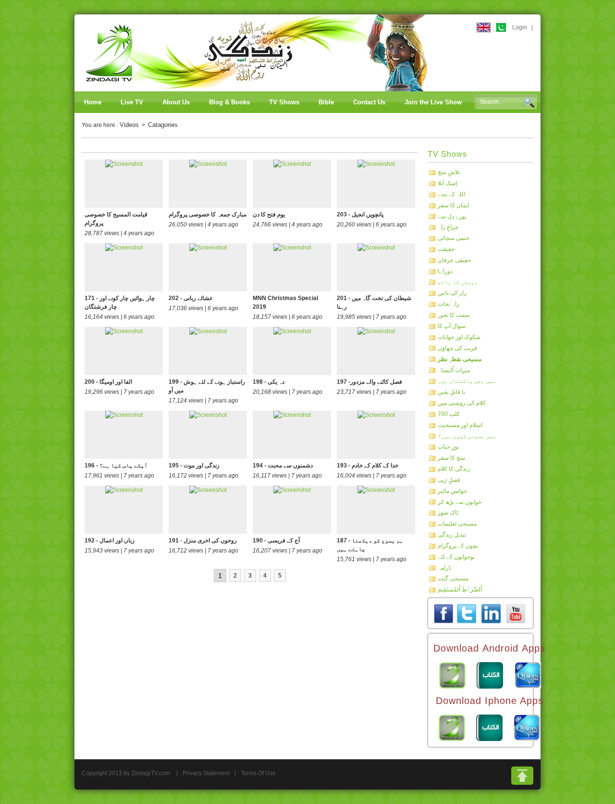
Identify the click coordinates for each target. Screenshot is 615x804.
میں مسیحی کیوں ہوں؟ (467, 435)
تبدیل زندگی (452, 534)
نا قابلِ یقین (451, 392)
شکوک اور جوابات (459, 337)
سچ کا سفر (451, 457)
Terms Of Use (258, 773)
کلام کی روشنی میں (462, 403)
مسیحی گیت (453, 578)
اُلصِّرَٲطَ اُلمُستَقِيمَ (460, 589)
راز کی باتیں (452, 292)
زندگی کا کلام (454, 468)
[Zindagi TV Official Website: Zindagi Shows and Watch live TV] (257, 52)
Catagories (163, 124)
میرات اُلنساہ (454, 369)
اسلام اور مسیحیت (460, 425)
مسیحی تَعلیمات (457, 523)
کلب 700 (449, 414)
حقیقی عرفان (454, 260)
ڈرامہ (444, 567)
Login (519, 27)
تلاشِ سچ (449, 172)
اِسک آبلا (447, 183)
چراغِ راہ (448, 227)
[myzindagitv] (515, 613)
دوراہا (445, 271)
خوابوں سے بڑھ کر (459, 501)
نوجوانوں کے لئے (456, 556)
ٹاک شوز (448, 512)
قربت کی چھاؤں (457, 347)
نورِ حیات (448, 446)
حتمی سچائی (453, 238)
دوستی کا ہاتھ (458, 281)
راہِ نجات (448, 304)
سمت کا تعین (454, 315)
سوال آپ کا (452, 326)
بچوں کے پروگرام (458, 545)
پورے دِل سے (452, 216)
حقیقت (446, 249)
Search (529, 102)
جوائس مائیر (452, 491)
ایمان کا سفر (453, 205)
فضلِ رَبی (449, 480)
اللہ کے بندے (451, 194)
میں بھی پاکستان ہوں (467, 380)
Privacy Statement (206, 773)
